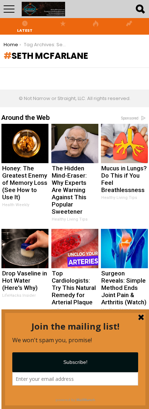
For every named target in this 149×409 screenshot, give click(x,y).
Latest (25, 29)
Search (140, 9)
